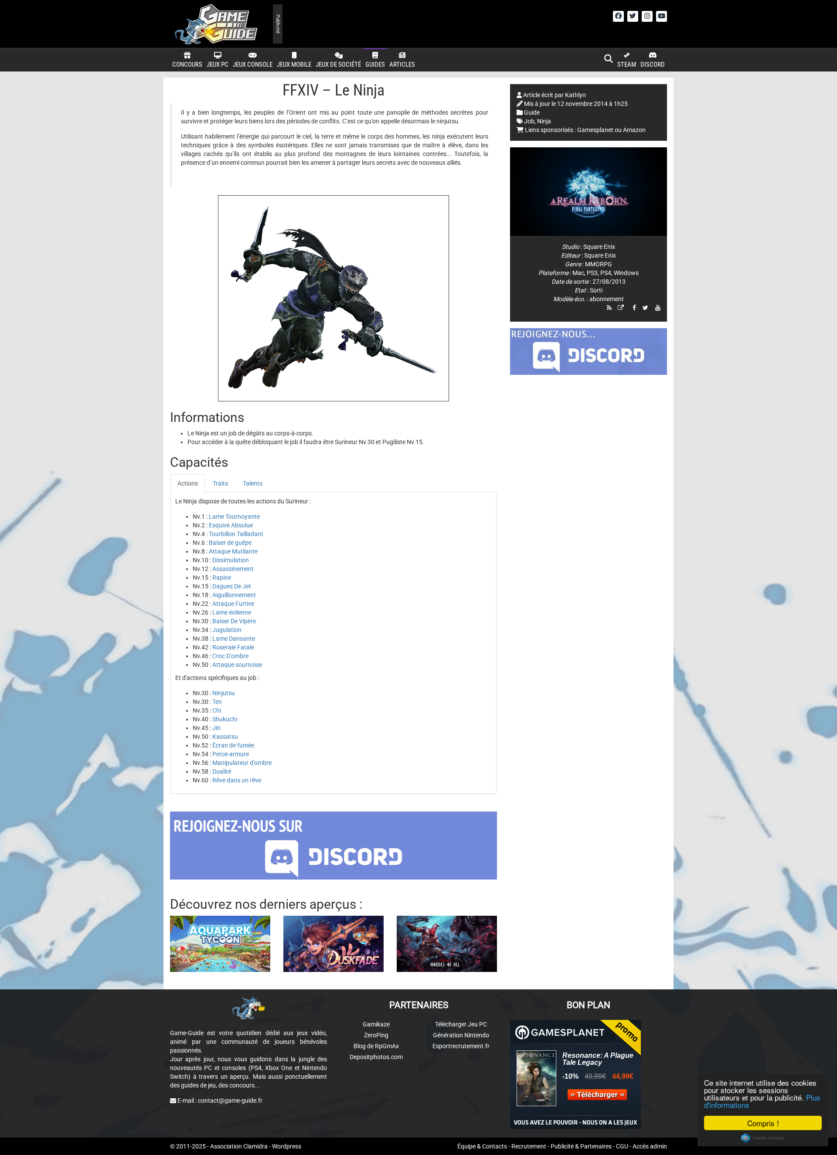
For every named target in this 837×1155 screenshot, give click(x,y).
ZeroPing (376, 1035)
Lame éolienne (231, 612)
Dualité (221, 771)
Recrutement (528, 1146)
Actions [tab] (187, 483)
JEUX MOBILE (294, 64)
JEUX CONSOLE (252, 64)
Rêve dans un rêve (236, 780)
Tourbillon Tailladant (236, 533)
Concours (187, 64)
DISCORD (652, 64)
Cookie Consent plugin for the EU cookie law (763, 1138)
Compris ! (763, 1123)
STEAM (626, 64)
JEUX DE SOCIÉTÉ (338, 64)
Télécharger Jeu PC (461, 1024)
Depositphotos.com (376, 1056)
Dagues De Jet (231, 586)
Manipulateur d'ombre (242, 762)
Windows (626, 272)
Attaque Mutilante (233, 551)
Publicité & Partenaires (581, 1146)
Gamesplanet (595, 129)
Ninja (544, 121)
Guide (532, 112)
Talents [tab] (252, 483)
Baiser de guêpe (230, 542)
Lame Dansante (233, 638)
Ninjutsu (223, 693)
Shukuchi (224, 719)
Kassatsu (225, 736)
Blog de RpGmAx (376, 1046)
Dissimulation (230, 560)
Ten (217, 701)
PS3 (592, 272)
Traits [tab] (220, 483)
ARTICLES (402, 64)
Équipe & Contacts (482, 1146)
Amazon (634, 129)
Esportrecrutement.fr (461, 1046)
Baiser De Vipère (234, 621)
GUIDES (375, 64)
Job (529, 121)
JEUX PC (217, 64)
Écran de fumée (233, 745)
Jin (216, 727)
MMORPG (598, 264)
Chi (216, 710)
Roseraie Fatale (233, 647)
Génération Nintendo (461, 1035)
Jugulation (227, 629)
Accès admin (650, 1146)
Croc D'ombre (230, 655)
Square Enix (599, 246)
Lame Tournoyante (234, 516)
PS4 (605, 272)
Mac (578, 272)
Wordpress (286, 1146)
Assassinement (233, 568)
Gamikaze (376, 1024)
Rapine (221, 577)
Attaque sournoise (237, 664)
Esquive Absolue (231, 525)
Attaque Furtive (233, 603)
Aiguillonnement (234, 594)
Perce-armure (230, 754)
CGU (622, 1146)
